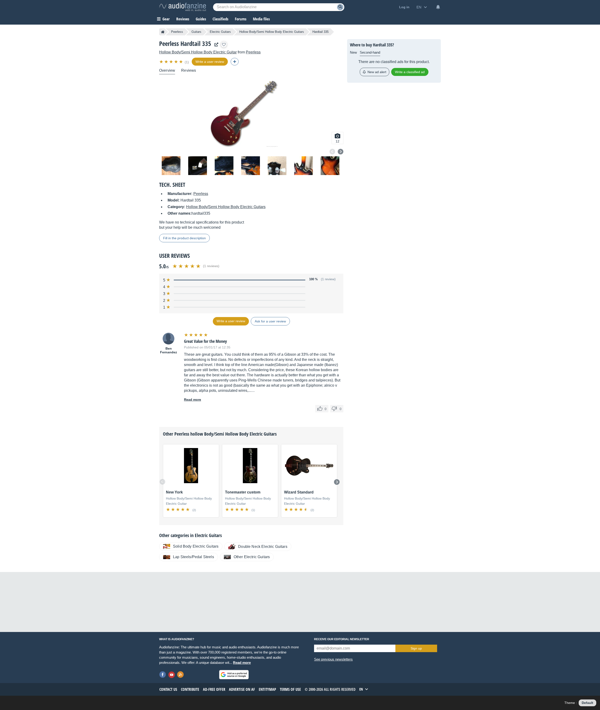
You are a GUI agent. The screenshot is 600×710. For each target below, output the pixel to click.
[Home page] (163, 31)
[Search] (340, 7)
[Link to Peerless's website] (215, 45)
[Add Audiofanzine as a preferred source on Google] (234, 674)
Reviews (182, 19)
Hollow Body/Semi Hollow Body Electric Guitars (271, 32)
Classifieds (220, 19)
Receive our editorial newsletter (341, 639)
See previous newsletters (333, 659)
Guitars (196, 32)
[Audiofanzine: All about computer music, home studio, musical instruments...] (182, 7)
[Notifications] (438, 7)
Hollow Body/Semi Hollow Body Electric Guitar (198, 52)
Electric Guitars (220, 32)
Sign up (416, 648)
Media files (261, 19)
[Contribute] (235, 61)
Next (340, 151)
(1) (187, 62)
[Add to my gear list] (224, 44)
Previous (332, 151)
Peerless (177, 32)
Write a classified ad (410, 72)
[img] (171, 61)
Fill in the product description (184, 238)
